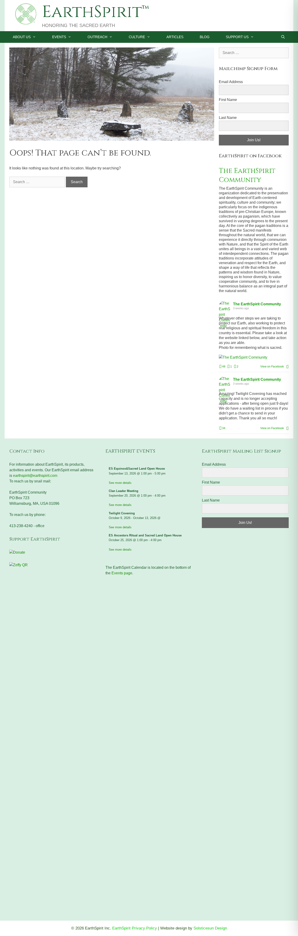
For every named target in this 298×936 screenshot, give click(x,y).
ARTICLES (174, 37)
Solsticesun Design (210, 928)
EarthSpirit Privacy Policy (134, 928)
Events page (122, 573)
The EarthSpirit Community (247, 175)
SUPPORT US (237, 37)
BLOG (205, 37)
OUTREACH (97, 37)
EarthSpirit (92, 12)
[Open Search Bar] (283, 37)
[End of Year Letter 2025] (111, 139)
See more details (120, 483)
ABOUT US (22, 37)
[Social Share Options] (287, 366)
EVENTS (59, 37)
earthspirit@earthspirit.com (35, 476)
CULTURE (137, 37)
